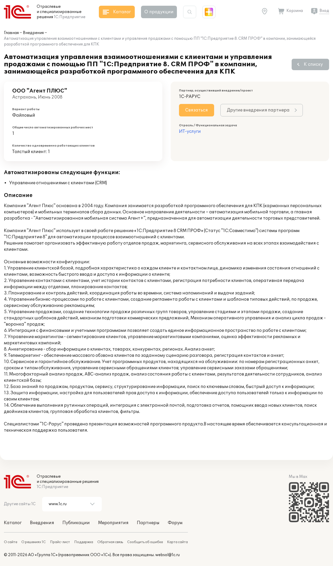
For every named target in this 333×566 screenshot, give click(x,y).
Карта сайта (177, 542)
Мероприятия (113, 522)
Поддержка (83, 542)
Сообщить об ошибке (145, 542)
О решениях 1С (33, 542)
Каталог (13, 522)
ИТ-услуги (190, 131)
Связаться (196, 110)
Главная (11, 33)
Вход (324, 11)
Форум (175, 522)
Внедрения (33, 33)
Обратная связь (110, 542)
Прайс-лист (60, 542)
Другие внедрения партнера (258, 110)
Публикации (76, 522)
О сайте (10, 542)
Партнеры (148, 522)
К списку (313, 64)
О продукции (159, 12)
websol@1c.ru (167, 555)
